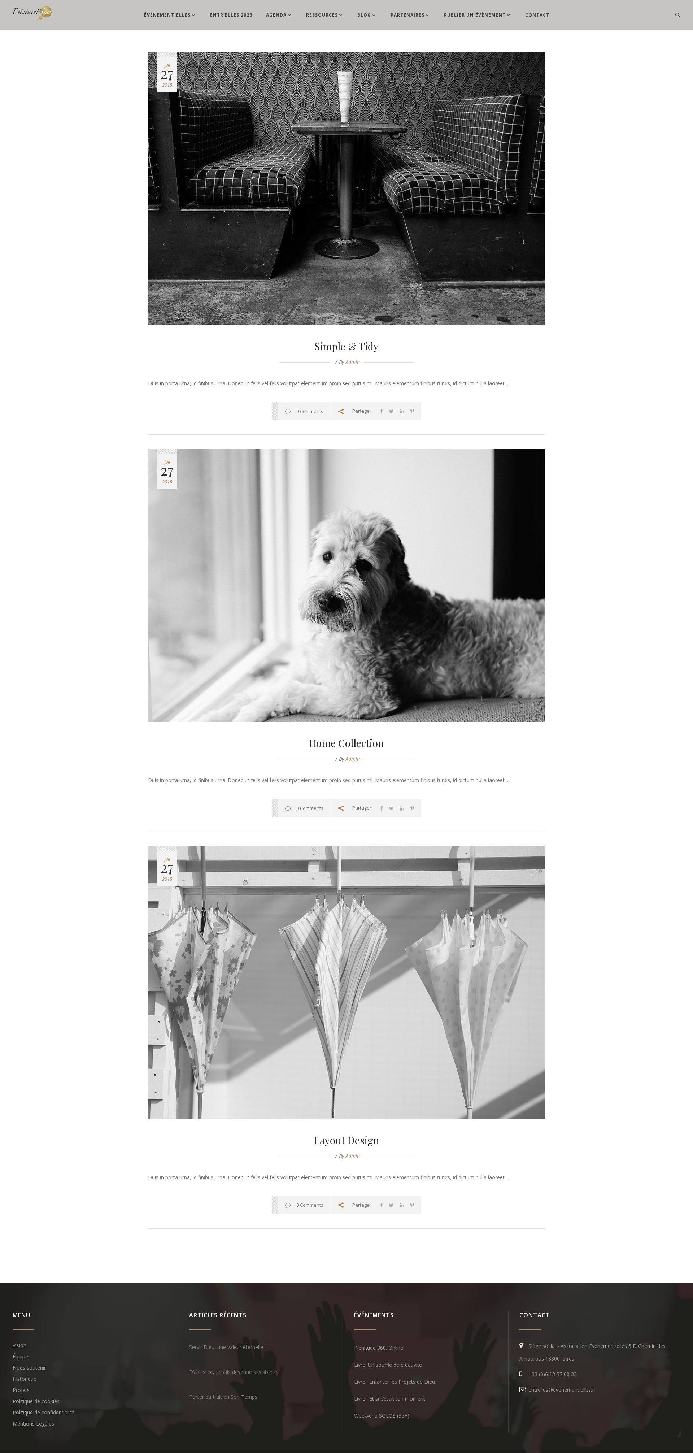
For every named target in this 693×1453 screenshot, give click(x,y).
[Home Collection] (346, 585)
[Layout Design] (346, 982)
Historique (24, 1378)
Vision (19, 1345)
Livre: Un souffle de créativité (388, 1364)
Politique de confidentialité (43, 1412)
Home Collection (346, 743)
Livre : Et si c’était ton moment (389, 1398)
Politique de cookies (36, 1401)
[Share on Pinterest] (412, 411)
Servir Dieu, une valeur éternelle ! (227, 1347)
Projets (21, 1390)
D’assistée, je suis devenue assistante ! (234, 1372)
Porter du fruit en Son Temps (223, 1396)
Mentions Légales (33, 1423)
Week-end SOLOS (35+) (381, 1415)
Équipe (20, 1356)
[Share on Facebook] (381, 411)
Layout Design (346, 1140)
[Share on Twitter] (391, 411)
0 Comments (309, 411)
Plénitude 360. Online (378, 1347)
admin (352, 362)
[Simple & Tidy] (346, 188)
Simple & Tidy (346, 346)
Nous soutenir (29, 1367)
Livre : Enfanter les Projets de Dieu (394, 1381)
